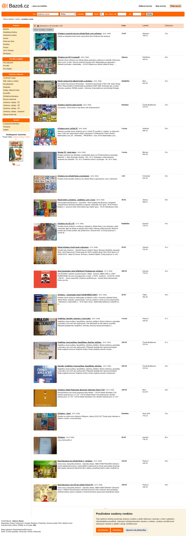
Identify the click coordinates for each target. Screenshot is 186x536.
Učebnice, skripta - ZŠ (11, 102)
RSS (60, 523)
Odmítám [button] (117, 530)
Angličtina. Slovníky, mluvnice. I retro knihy (74, 319)
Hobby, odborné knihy (11, 90)
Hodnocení (20, 523)
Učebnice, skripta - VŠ (11, 108)
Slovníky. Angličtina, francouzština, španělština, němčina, (80, 366)
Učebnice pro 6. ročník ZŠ (67, 129)
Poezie (5, 47)
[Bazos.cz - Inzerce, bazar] (15, 8)
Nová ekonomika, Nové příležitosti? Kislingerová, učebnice (80, 271)
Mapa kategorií (6, 530)
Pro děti (6, 66)
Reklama (34, 523)
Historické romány (10, 35)
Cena (124, 26)
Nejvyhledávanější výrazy (22, 530)
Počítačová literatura (10, 96)
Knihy (18, 19)
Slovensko (23, 532)
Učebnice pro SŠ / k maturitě (69, 57)
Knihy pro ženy (8, 41)
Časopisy (6, 127)
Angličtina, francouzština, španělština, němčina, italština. (79, 342)
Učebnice (61, 437)
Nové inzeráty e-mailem (43, 30)
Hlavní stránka (8, 19)
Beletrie (6, 29)
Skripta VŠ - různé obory (67, 152)
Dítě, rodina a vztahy (10, 81)
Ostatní (5, 130)
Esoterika (6, 87)
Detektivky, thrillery (10, 32)
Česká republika (12, 532)
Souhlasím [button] (103, 530)
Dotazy (12, 523)
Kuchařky (6, 93)
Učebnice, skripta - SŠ (11, 105)
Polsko (30, 532)
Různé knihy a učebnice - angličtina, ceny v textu (76, 200)
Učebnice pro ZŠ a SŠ (66, 224)
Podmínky (42, 523)
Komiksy (6, 44)
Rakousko (37, 532)
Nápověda (5, 523)
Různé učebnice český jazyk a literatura (73, 247)
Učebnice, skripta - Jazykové (13, 112)
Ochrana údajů (51, 523)
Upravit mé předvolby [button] (136, 530)
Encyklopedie (8, 84)
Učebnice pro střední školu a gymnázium (73, 176)
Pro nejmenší (8, 63)
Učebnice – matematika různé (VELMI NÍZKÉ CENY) (77, 295)
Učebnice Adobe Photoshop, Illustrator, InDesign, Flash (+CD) (81, 390)
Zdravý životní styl (9, 114)
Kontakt (27, 523)
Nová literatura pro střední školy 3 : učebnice (75, 461)
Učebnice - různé (64, 414)
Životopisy (7, 54)
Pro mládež (7, 69)
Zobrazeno (169, 26)
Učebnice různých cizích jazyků (70, 105)
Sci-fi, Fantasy (8, 50)
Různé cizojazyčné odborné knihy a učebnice (75, 81)
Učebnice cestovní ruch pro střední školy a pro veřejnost (80, 34)
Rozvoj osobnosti (9, 99)
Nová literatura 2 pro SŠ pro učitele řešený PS (75, 485)
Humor (5, 38)
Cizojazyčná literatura (11, 124)
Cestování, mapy (9, 78)
